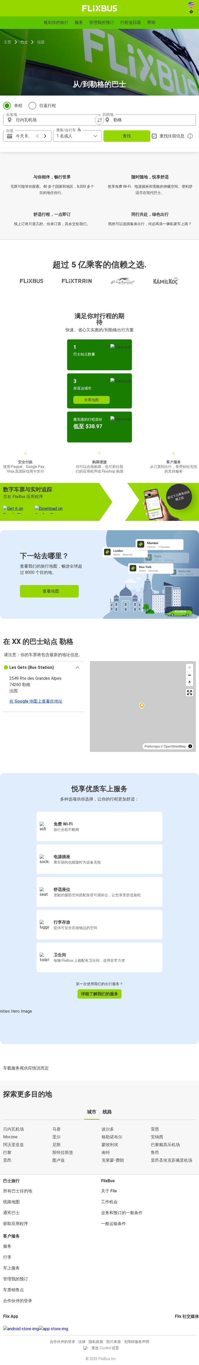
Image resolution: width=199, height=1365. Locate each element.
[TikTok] (183, 1328)
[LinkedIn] (180, 1328)
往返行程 (47, 105)
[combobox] (56, 120)
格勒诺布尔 (112, 1136)
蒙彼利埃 (110, 1144)
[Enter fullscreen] (189, 692)
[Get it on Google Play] (21, 1329)
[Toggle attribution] (190, 746)
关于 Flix (109, 1190)
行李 (7, 1257)
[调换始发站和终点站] (99, 120)
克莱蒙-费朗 (113, 1160)
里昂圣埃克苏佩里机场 (171, 1160)
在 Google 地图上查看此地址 (35, 701)
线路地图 (11, 1201)
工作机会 (109, 1201)
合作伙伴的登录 (17, 1300)
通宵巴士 (11, 1212)
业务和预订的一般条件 (122, 1212)
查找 (127, 135)
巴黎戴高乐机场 (165, 1144)
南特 (106, 1152)
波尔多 (108, 1129)
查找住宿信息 (172, 135)
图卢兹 (58, 1160)
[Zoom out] (189, 675)
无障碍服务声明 (136, 1342)
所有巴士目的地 (17, 1190)
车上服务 (11, 1268)
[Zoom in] (189, 667)
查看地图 (91, 400)
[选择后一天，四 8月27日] (45, 136)
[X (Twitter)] (182, 1328)
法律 (82, 1342)
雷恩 (155, 1129)
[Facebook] (175, 1328)
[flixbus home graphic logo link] (100, 8)
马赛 (56, 1129)
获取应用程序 (15, 1223)
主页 (7, 42)
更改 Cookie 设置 (105, 1348)
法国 (40, 42)
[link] (99, 574)
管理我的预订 (15, 1278)
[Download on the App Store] (53, 1329)
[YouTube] (179, 1328)
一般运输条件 (113, 1223)
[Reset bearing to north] (189, 682)
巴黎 (7, 1152)
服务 (7, 1246)
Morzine (10, 1136)
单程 (18, 105)
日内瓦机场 (13, 1129)
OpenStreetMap (175, 746)
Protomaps (152, 746)
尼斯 (56, 1144)
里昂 (7, 1160)
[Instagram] (177, 1328)
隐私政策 (96, 1342)
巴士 (24, 42)
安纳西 (157, 1136)
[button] (43, 667)
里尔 (56, 1136)
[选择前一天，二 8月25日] (37, 136)
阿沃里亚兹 (13, 1144)
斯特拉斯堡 (62, 1152)
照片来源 (113, 1342)
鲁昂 (155, 1152)
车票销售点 (13, 1289)
